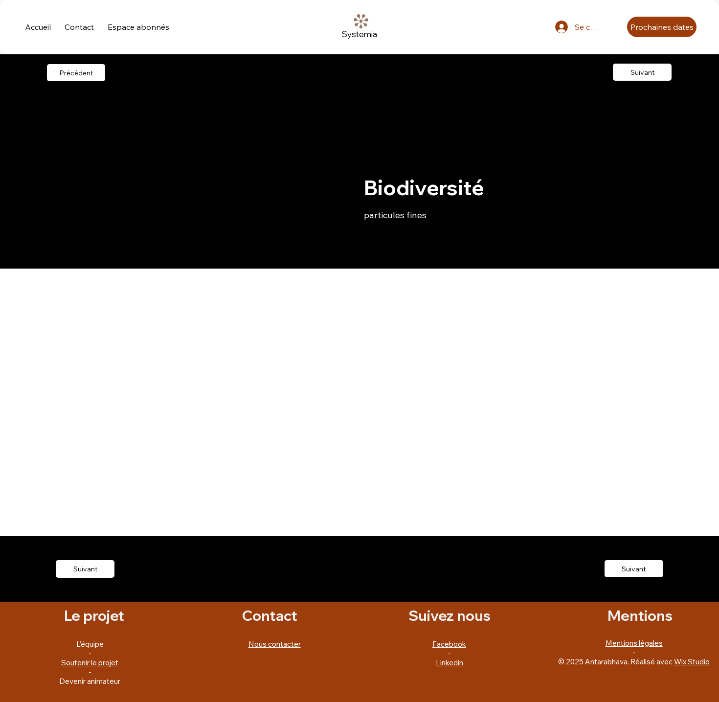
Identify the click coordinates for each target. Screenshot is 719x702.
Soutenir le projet (89, 662)
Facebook (449, 644)
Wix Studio (692, 661)
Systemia (359, 34)
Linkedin (449, 662)
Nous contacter (274, 644)
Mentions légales (634, 643)
